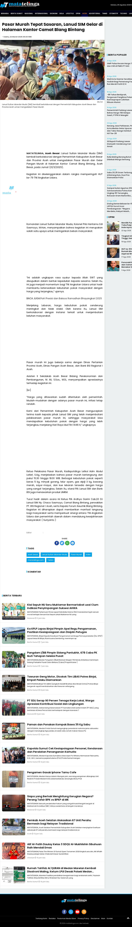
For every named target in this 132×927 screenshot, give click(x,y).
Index (88, 554)
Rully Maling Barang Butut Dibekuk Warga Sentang (119, 158)
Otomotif (113, 13)
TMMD (104, 13)
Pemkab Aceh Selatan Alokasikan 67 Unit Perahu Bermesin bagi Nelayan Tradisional (59, 821)
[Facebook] (64, 911)
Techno (123, 13)
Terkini (50, 560)
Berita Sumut (17, 13)
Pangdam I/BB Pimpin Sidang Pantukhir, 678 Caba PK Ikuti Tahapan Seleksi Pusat (62, 654)
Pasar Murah (76, 554)
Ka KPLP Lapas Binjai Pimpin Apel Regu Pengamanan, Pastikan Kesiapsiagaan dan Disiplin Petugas (62, 630)
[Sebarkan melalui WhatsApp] (67, 543)
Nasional (29, 13)
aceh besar (33, 554)
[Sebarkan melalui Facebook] (56, 543)
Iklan (103, 918)
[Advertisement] (52, 132)
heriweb (85, 923)
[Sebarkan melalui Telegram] (72, 543)
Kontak (110, 918)
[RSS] (84, 911)
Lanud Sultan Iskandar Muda (54, 554)
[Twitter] (70, 911)
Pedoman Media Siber (66, 918)
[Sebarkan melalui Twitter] (62, 543)
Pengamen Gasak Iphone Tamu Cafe (51, 772)
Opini (78, 13)
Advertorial (94, 13)
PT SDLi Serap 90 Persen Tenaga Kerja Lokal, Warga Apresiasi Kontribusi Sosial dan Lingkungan (60, 702)
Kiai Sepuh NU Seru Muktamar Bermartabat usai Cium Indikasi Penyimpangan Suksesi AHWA (62, 606)
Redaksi (52, 918)
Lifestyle (70, 13)
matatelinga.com (36, 560)
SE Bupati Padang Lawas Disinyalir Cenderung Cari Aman (119, 144)
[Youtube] (77, 911)
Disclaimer (95, 918)
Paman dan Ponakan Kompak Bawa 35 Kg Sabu (58, 724)
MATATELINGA (35, 153)
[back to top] (128, 918)
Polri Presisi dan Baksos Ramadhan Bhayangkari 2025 (71, 298)
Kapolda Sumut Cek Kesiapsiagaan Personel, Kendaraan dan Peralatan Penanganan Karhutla (64, 750)
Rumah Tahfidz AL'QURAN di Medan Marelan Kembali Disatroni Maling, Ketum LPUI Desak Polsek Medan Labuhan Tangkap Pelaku (61, 871)
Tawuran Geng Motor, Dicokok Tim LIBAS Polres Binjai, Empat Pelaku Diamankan (62, 678)
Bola (62, 13)
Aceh (84, 13)
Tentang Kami (41, 918)
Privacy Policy (83, 918)
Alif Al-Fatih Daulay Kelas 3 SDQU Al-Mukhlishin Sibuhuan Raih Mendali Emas (64, 845)
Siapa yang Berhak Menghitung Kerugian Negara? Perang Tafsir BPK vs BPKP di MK (60, 798)
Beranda (5, 13)
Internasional (41, 13)
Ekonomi (53, 13)
